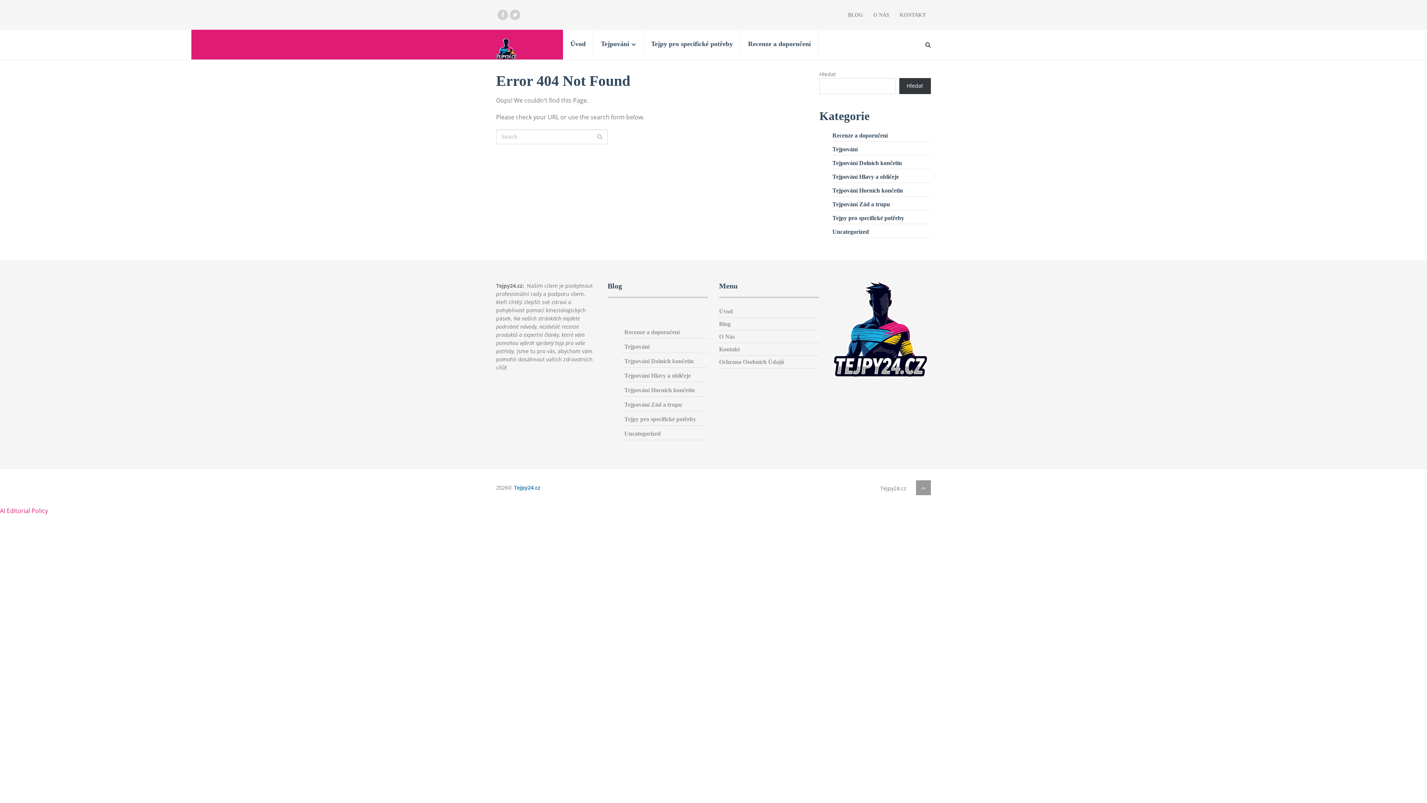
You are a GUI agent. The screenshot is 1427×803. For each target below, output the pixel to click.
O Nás (881, 15)
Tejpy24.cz (527, 487)
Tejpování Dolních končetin (867, 163)
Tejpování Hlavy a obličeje (865, 177)
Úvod (578, 44)
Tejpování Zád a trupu (861, 204)
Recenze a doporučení (779, 44)
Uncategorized (850, 232)
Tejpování (615, 44)
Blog (855, 15)
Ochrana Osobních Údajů (751, 362)
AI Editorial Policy (24, 511)
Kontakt (913, 15)
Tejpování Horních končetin (867, 190)
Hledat (827, 74)
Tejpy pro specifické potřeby (692, 44)
